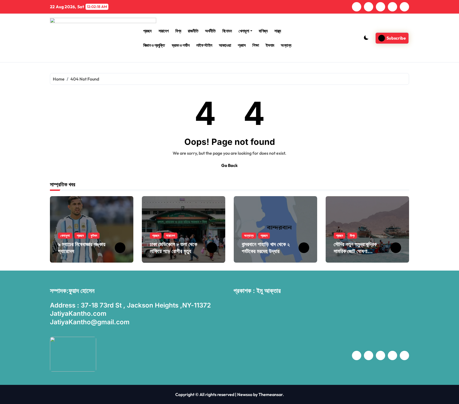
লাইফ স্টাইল (204, 45)
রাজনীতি (193, 30)
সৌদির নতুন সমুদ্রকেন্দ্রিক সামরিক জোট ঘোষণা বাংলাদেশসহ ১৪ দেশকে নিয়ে (357, 251)
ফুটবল (94, 235)
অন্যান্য (286, 45)
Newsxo (244, 394)
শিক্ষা (255, 45)
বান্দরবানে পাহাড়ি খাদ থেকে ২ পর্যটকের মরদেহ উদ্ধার (266, 247)
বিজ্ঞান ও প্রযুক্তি (154, 45)
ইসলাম (270, 45)
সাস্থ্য (277, 30)
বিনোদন (227, 30)
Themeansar (270, 394)
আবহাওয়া (225, 45)
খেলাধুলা (244, 30)
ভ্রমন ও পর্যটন (181, 45)
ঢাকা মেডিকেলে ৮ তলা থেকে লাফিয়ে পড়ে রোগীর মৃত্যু (173, 247)
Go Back (229, 165)
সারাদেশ (164, 30)
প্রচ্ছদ (147, 30)
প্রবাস (241, 45)
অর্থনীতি (210, 30)
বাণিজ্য (263, 30)
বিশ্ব (178, 30)
